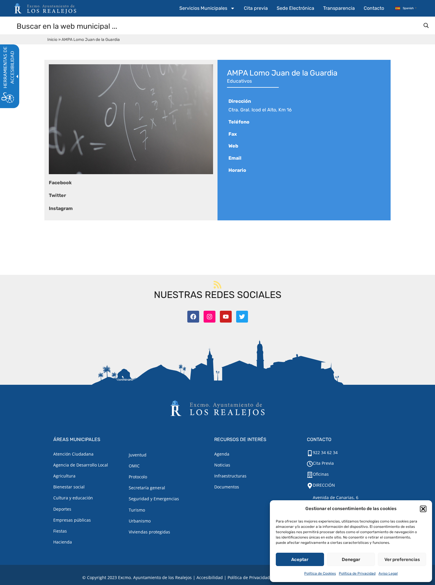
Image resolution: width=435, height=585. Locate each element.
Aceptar (299, 559)
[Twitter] (242, 317)
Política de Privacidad (357, 573)
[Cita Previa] (310, 464)
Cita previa (256, 8)
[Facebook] (193, 317)
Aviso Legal (388, 573)
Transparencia (339, 8)
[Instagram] (209, 317)
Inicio (52, 39)
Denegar (351, 559)
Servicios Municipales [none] (203, 8)
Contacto (374, 8)
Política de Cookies (320, 573)
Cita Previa (323, 463)
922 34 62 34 (325, 452)
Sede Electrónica (295, 8)
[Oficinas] (310, 475)
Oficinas (321, 474)
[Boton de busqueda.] (426, 25)
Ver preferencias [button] (402, 559)
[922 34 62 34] (310, 453)
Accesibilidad (209, 577)
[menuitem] (207, 8)
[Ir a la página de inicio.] (45, 8)
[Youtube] (226, 317)
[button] (423, 509)
